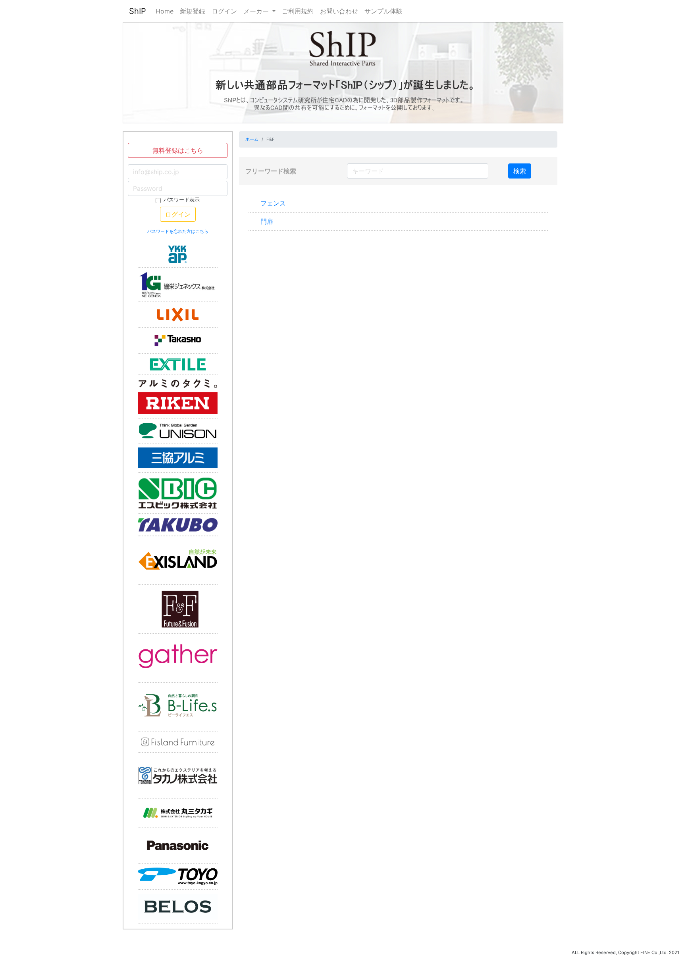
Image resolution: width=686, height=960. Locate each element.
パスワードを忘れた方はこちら (177, 231)
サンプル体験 (383, 11)
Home (164, 11)
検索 (519, 171)
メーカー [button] (257, 11)
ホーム (251, 139)
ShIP (137, 11)
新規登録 (192, 11)
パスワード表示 (182, 200)
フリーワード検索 (270, 171)
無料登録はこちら (177, 150)
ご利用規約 (298, 11)
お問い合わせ (339, 11)
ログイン (224, 11)
